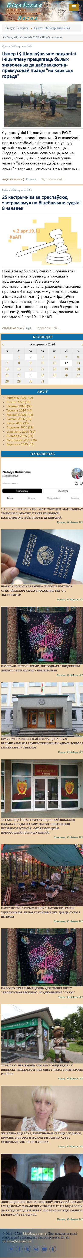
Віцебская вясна (34, 1233)
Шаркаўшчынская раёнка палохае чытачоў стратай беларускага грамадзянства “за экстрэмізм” (37, 591)
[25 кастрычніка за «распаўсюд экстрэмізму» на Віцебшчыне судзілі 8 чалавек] (42, 240)
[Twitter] (27, 1249)
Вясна (27, 17)
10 (42, 363)
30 (30, 381)
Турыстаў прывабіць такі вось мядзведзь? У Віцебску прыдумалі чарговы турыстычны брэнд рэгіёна (42, 1070)
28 (7, 381)
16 (30, 369)
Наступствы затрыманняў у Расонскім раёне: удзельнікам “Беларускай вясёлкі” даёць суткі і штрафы (40, 912)
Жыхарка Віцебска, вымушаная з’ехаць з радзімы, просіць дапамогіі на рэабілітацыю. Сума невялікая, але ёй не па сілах (41, 1137)
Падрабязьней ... (53, 179)
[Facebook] (19, 1249)
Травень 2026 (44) (19, 410)
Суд (28, 328)
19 (66, 369)
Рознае (31, 179)
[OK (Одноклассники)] (52, 1249)
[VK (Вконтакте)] (36, 1249)
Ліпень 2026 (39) (18, 402)
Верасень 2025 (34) (20, 444)
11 (54, 363)
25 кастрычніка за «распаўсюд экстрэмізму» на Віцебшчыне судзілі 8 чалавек (41, 203)
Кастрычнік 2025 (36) (21, 440)
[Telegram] (11, 1249)
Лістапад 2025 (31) (19, 436)
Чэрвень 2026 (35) (19, 406)
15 (19, 369)
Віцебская (24, 5)
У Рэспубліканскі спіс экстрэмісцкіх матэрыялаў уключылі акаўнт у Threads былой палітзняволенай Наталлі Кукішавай (42, 513)
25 (54, 375)
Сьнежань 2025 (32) (20, 432)
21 (7, 375)
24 (42, 375)
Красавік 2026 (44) (19, 415)
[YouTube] (44, 1249)
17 (42, 369)
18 (54, 369)
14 (7, 369)
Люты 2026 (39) (17, 423)
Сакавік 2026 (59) (18, 419)
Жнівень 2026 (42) (19, 398)
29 (19, 381)
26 (66, 375)
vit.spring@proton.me (16, 1241)
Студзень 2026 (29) (20, 427)
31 (42, 381)
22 (19, 375)
